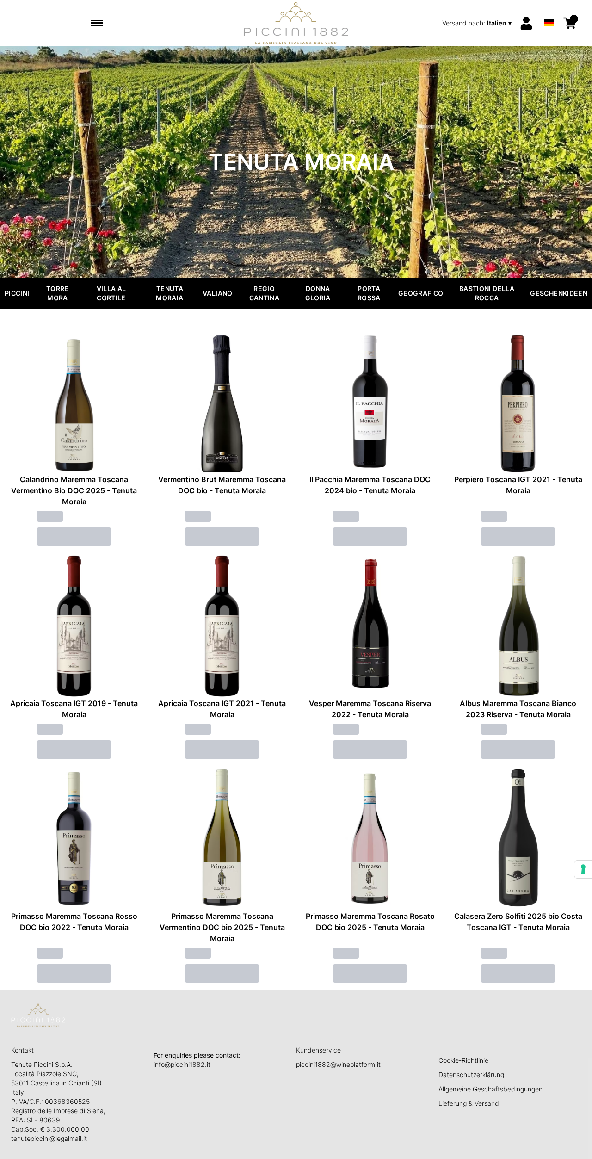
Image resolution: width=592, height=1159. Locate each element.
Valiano (217, 293)
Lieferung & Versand (468, 1103)
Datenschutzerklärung (471, 1074)
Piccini (17, 293)
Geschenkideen (558, 293)
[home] (296, 23)
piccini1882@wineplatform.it (338, 1064)
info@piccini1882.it (182, 1064)
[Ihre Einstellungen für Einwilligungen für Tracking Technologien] (583, 869)
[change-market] (477, 23)
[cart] (569, 23)
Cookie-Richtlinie (463, 1060)
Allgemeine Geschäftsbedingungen (490, 1089)
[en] (549, 11)
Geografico (421, 293)
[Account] (526, 23)
